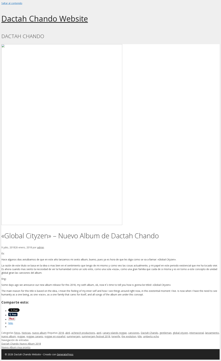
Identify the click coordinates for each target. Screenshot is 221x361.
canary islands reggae (115, 332)
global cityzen (180, 332)
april (99, 332)
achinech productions (83, 332)
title (140, 336)
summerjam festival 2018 (96, 336)
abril (67, 332)
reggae (21, 336)
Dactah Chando (149, 332)
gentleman (165, 332)
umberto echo (151, 336)
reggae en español (55, 336)
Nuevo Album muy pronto (15, 347)
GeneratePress (65, 354)
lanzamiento (212, 332)
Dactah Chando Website (44, 18)
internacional (196, 332)
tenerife (116, 336)
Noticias (26, 332)
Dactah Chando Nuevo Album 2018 (21, 343)
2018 (61, 332)
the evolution (129, 336)
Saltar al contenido (11, 3)
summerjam (73, 336)
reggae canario (34, 336)
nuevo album (39, 332)
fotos (17, 332)
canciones (133, 332)
